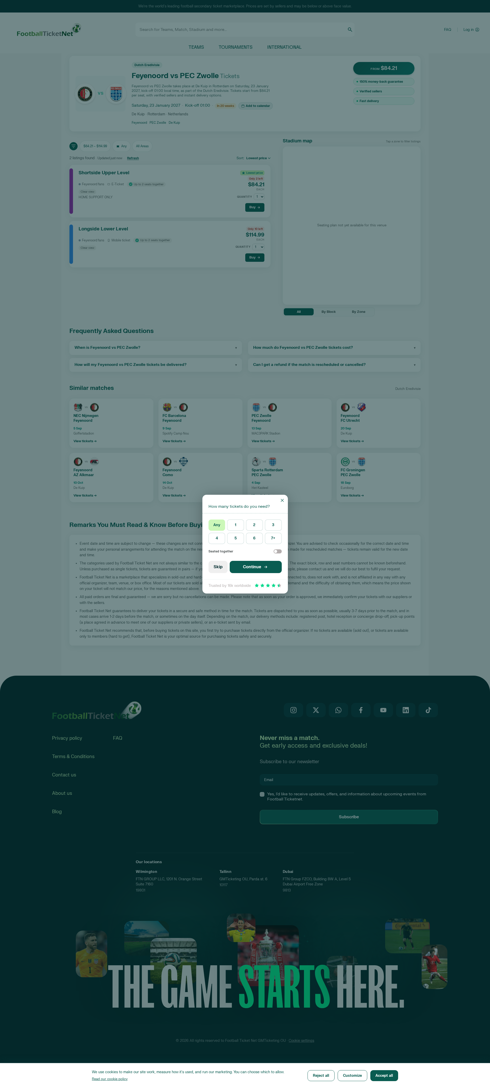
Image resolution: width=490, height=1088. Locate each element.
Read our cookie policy (110, 1079)
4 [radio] (217, 538)
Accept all (384, 1075)
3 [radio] (273, 525)
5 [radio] (236, 538)
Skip (218, 567)
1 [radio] (235, 525)
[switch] (278, 551)
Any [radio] (216, 525)
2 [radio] (254, 525)
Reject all (321, 1075)
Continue (252, 567)
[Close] (282, 500)
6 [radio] (254, 538)
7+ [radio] (273, 538)
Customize (352, 1075)
